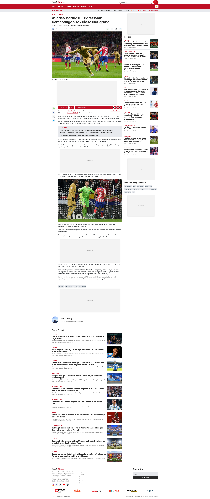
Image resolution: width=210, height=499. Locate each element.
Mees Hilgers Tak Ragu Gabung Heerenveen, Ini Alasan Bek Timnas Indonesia (124, 10)
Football (61, 6)
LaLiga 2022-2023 (72, 113)
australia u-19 (140, 186)
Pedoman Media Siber (141, 496)
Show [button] (80, 483)
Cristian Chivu (144, 189)
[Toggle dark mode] (156, 6)
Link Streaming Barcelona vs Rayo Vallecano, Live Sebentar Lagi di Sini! (78, 10)
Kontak (156, 496)
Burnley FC (136, 189)
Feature (76, 6)
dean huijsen (128, 192)
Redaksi (151, 496)
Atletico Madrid (115, 111)
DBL (134, 186)
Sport (69, 6)
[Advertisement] (87, 92)
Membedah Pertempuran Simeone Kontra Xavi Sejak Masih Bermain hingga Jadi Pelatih (86, 132)
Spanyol (55, 14)
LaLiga (75, 286)
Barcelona (71, 111)
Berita (61, 14)
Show (90, 6)
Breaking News (82, 286)
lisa (133, 192)
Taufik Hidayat (58, 29)
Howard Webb (148, 186)
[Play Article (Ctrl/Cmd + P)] (114, 107)
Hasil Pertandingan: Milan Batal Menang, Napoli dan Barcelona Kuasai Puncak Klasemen (86, 130)
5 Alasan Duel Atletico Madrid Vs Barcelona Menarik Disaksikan (79, 135)
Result (83, 6)
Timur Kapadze (152, 189)
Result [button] (81, 481)
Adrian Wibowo (128, 186)
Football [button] (81, 475)
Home (53, 6)
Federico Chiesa (128, 189)
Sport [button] (80, 477)
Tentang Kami (130, 496)
